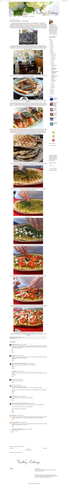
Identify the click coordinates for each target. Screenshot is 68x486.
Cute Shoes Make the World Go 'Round (54, 69)
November (53, 55)
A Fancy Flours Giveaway (55, 109)
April (52, 83)
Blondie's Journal (15, 344)
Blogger (38, 483)
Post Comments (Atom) (18, 452)
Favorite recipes (31, 16)
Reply (13, 352)
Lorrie (13, 379)
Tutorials (19, 16)
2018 (51, 42)
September (53, 58)
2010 (51, 89)
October (52, 56)
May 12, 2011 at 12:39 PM (21, 396)
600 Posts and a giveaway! (55, 114)
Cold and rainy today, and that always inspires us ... (54, 72)
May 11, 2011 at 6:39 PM (22, 344)
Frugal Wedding (24, 16)
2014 (51, 48)
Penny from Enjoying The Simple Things (19, 363)
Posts (51, 164)
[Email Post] (23, 337)
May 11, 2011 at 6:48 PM (30, 363)
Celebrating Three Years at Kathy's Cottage (56, 104)
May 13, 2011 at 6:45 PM (30, 403)
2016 (51, 45)
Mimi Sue (13, 415)
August (52, 59)
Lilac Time (52, 66)
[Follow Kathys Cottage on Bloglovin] (53, 170)
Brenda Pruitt (14, 396)
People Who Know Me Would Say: (18, 429)
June (52, 62)
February (52, 86)
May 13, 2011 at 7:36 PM (19, 415)
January (52, 87)
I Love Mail (52, 74)
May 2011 (13, 338)
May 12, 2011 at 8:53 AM (17, 385)
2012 (51, 51)
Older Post (45, 448)
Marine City (53, 79)
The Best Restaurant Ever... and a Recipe (54, 77)
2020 (51, 41)
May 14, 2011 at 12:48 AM (22, 422)
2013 (51, 49)
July (52, 61)
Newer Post (12, 448)
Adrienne (13, 355)
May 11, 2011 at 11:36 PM (18, 379)
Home (11, 16)
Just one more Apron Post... (56, 99)
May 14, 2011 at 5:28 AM (28, 429)
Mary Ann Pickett (15, 422)
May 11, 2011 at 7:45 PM (20, 371)
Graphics (14, 16)
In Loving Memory (54, 65)
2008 (51, 92)
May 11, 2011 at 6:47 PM (19, 355)
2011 (51, 52)
